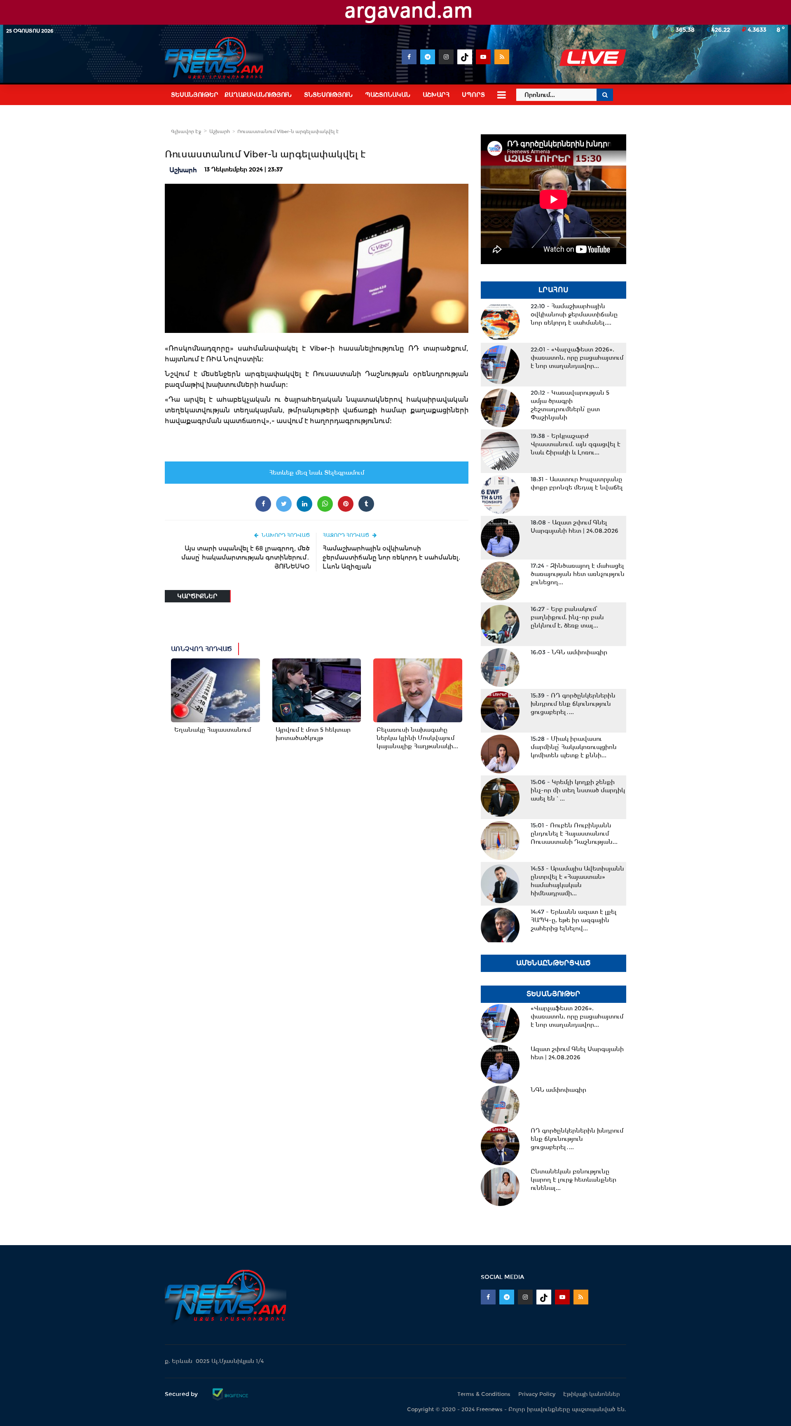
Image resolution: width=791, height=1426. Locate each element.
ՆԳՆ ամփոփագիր (569, 652)
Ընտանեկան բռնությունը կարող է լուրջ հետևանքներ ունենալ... (573, 1180)
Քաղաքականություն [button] (258, 94)
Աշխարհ (219, 131)
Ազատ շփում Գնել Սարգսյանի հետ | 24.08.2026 (574, 526)
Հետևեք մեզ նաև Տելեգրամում (316, 472)
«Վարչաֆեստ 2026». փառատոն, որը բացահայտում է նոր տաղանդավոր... (577, 358)
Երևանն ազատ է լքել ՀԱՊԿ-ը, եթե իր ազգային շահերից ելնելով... (574, 920)
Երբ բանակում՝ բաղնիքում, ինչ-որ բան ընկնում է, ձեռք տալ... (567, 617)
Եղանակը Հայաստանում (212, 729)
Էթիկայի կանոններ (591, 1394)
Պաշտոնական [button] (387, 94)
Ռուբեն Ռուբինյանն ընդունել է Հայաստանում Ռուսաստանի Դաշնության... (574, 833)
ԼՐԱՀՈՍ (553, 290)
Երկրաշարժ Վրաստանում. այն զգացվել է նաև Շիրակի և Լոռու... (575, 444)
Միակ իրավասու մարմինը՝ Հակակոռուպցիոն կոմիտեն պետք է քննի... (574, 747)
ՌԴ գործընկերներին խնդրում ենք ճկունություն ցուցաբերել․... (573, 704)
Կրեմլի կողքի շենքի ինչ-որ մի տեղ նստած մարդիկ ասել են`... (578, 790)
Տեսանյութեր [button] (194, 94)
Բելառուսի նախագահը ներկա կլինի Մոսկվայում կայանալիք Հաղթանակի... (417, 738)
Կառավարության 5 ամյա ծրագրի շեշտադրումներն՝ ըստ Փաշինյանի (570, 405)
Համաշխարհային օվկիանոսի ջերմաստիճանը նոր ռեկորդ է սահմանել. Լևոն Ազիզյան (391, 557)
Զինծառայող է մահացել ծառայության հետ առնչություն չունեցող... (578, 574)
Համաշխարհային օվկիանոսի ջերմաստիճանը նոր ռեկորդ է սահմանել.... (574, 314)
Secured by (182, 1394)
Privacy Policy (536, 1394)
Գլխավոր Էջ (186, 131)
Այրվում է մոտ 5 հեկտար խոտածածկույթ (313, 734)
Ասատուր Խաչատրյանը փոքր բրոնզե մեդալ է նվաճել (577, 483)
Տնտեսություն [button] (328, 94)
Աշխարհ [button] (436, 94)
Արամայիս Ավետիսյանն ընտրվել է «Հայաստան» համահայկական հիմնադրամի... (577, 881)
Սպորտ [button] (473, 94)
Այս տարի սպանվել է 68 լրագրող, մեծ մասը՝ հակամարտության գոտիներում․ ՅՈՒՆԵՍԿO (245, 557)
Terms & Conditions (483, 1394)
